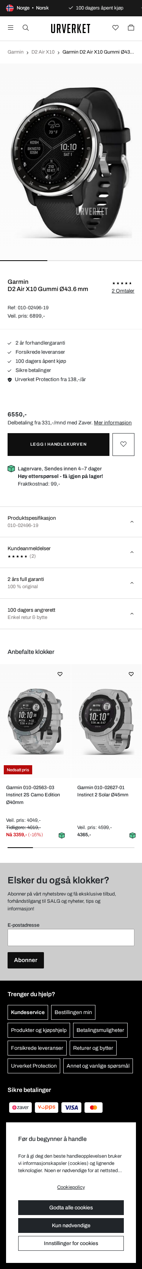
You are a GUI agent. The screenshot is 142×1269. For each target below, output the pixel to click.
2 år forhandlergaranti (39, 343)
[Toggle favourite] (123, 444)
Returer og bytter (93, 1048)
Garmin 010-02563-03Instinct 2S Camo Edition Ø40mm (33, 795)
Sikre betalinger (32, 370)
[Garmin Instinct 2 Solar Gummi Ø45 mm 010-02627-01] (106, 721)
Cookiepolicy (71, 1187)
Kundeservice (28, 1012)
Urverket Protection (34, 1066)
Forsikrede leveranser (39, 352)
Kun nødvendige (71, 1225)
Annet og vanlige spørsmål (98, 1066)
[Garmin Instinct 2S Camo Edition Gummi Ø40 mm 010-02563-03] (35, 721)
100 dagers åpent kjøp (40, 361)
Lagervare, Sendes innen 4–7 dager (60, 472)
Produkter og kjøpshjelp (39, 1030)
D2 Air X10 (43, 52)
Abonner (25, 960)
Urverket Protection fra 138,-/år (50, 379)
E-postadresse (23, 925)
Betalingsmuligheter (100, 1030)
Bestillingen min (73, 1012)
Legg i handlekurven (58, 444)
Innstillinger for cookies (71, 1243)
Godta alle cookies (71, 1207)
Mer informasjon (113, 423)
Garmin (15, 52)
